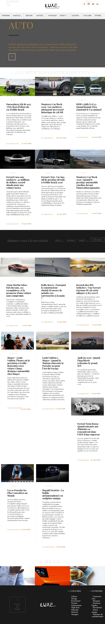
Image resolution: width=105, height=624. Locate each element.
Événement (100, 16)
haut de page (17, 607)
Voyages (52, 16)
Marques (96, 601)
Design (29, 16)
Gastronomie (77, 16)
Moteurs (41, 16)
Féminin (6, 16)
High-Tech (65, 16)
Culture (87, 16)
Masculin (18, 16)
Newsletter (97, 608)
